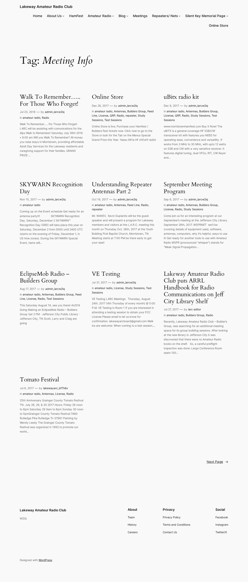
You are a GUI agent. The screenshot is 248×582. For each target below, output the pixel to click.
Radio (45, 117)
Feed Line (133, 205)
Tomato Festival (39, 379)
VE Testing (106, 274)
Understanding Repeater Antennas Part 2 (122, 188)
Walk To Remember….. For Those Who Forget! (50, 100)
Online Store (107, 97)
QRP (112, 115)
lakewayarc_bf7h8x (55, 388)
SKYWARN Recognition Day (51, 188)
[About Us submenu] (63, 16)
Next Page (217, 462)
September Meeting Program (188, 188)
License (103, 115)
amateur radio (31, 117)
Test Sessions (113, 120)
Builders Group (136, 111)
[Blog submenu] (127, 16)
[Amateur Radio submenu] (113, 16)
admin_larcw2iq (55, 111)
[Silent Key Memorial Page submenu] (227, 16)
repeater (131, 115)
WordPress (45, 560)
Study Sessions (200, 115)
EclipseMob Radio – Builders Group (44, 277)
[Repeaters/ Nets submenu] (180, 16)
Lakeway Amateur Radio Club (46, 6)
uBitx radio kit (181, 97)
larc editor (194, 309)
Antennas (120, 111)
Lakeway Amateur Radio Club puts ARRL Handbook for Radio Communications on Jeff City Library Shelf (194, 288)
